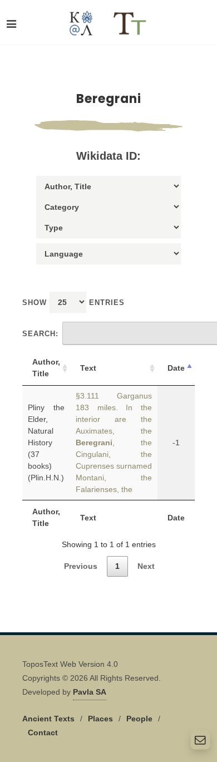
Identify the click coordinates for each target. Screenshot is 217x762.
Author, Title (46, 367)
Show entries (73, 302)
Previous (80, 566)
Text (88, 367)
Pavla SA (89, 691)
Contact (43, 732)
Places (100, 718)
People (139, 718)
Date (176, 367)
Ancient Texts (48, 718)
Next (146, 566)
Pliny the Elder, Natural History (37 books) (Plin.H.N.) (46, 442)
